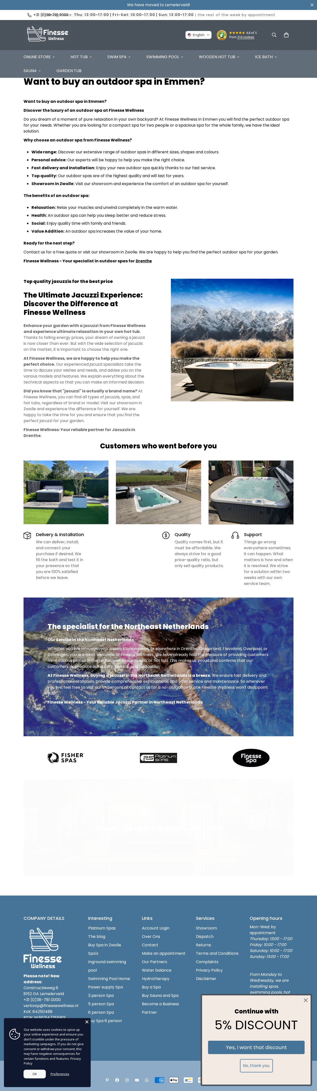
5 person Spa (101, 1004)
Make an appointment (163, 953)
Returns (203, 945)
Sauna (30, 71)
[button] (198, 35)
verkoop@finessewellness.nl (51, 1006)
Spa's (93, 953)
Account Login (155, 928)
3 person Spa (101, 995)
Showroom (206, 928)
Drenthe (144, 261)
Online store (37, 57)
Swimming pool (162, 57)
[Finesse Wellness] (107, 1080)
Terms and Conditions (217, 953)
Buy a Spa (151, 987)
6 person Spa (101, 1012)
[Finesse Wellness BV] (48, 35)
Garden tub (68, 71)
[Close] (86, 1021)
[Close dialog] (305, 1000)
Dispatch (204, 936)
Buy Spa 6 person (105, 1021)
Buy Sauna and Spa (160, 995)
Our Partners (154, 962)
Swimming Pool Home (109, 979)
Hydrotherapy (155, 979)
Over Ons (151, 936)
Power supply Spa (105, 987)
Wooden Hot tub (217, 57)
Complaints (207, 962)
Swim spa (117, 57)
